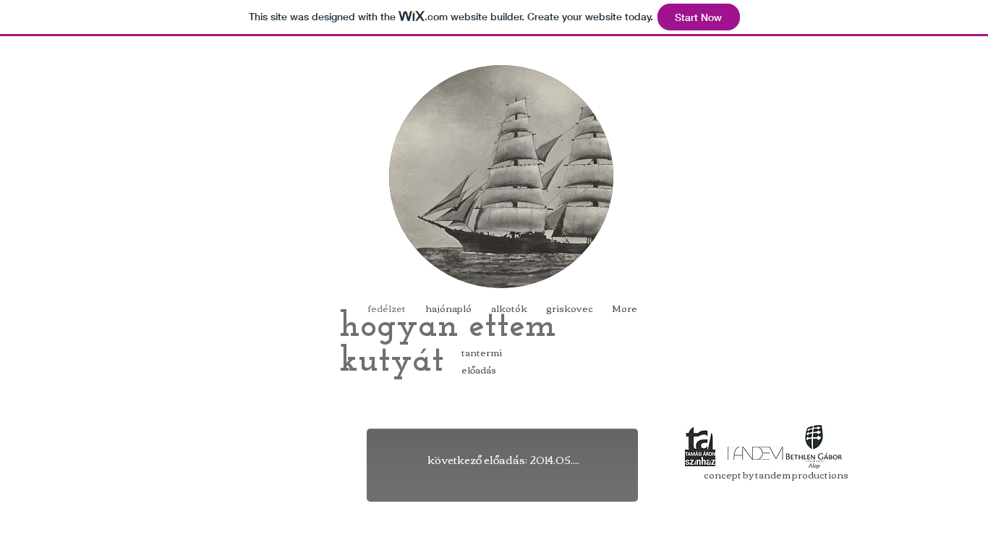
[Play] (501, 374)
